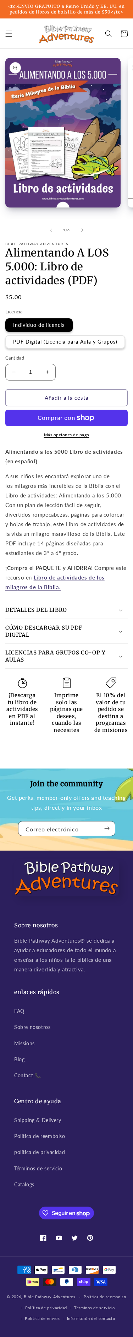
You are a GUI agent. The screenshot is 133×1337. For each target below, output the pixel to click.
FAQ (19, 1011)
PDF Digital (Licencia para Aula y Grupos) (65, 342)
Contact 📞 (27, 1075)
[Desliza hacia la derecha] (82, 230)
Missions (24, 1043)
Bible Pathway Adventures (50, 1296)
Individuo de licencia (39, 325)
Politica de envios (42, 1318)
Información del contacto (91, 1318)
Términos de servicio (38, 1168)
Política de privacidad (46, 1307)
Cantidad (14, 358)
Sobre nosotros (32, 1027)
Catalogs (24, 1184)
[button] (9, 34)
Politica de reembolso (39, 1136)
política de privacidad (39, 1152)
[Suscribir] (107, 828)
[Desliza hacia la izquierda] (51, 230)
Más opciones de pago (66, 434)
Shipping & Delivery (37, 1120)
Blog (19, 1059)
